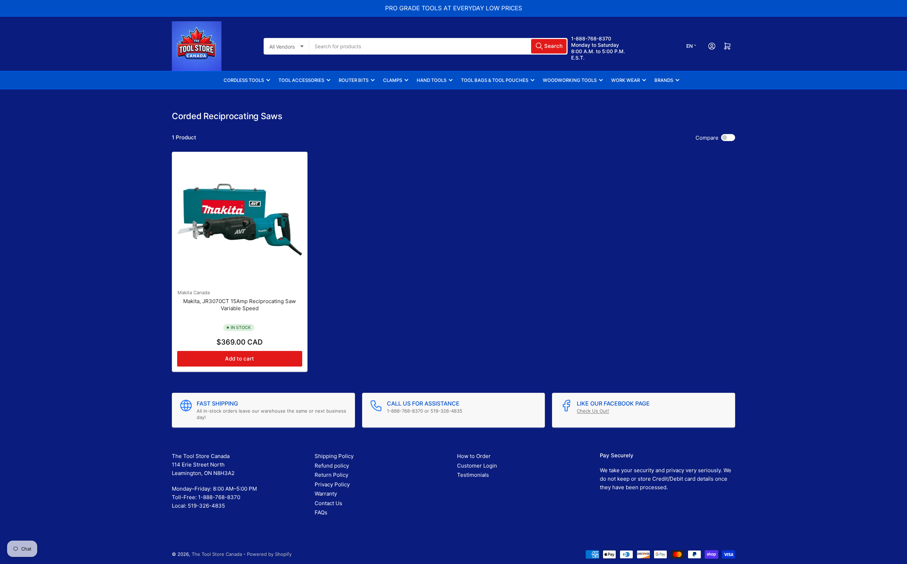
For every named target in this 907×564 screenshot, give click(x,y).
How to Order (474, 456)
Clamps (392, 80)
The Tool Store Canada (217, 554)
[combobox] (438, 46)
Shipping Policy (334, 456)
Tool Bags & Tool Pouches (494, 80)
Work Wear (625, 80)
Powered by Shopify (269, 554)
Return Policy (331, 474)
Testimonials (473, 474)
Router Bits (353, 80)
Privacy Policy (332, 484)
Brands (663, 80)
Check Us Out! (593, 411)
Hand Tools (431, 80)
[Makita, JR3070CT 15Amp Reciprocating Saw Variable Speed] (240, 219)
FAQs (321, 512)
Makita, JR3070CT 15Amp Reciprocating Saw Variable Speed (239, 305)
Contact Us (328, 503)
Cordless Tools (244, 80)
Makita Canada (194, 292)
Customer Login (477, 465)
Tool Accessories (301, 80)
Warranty (326, 493)
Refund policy (332, 465)
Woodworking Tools (570, 80)
